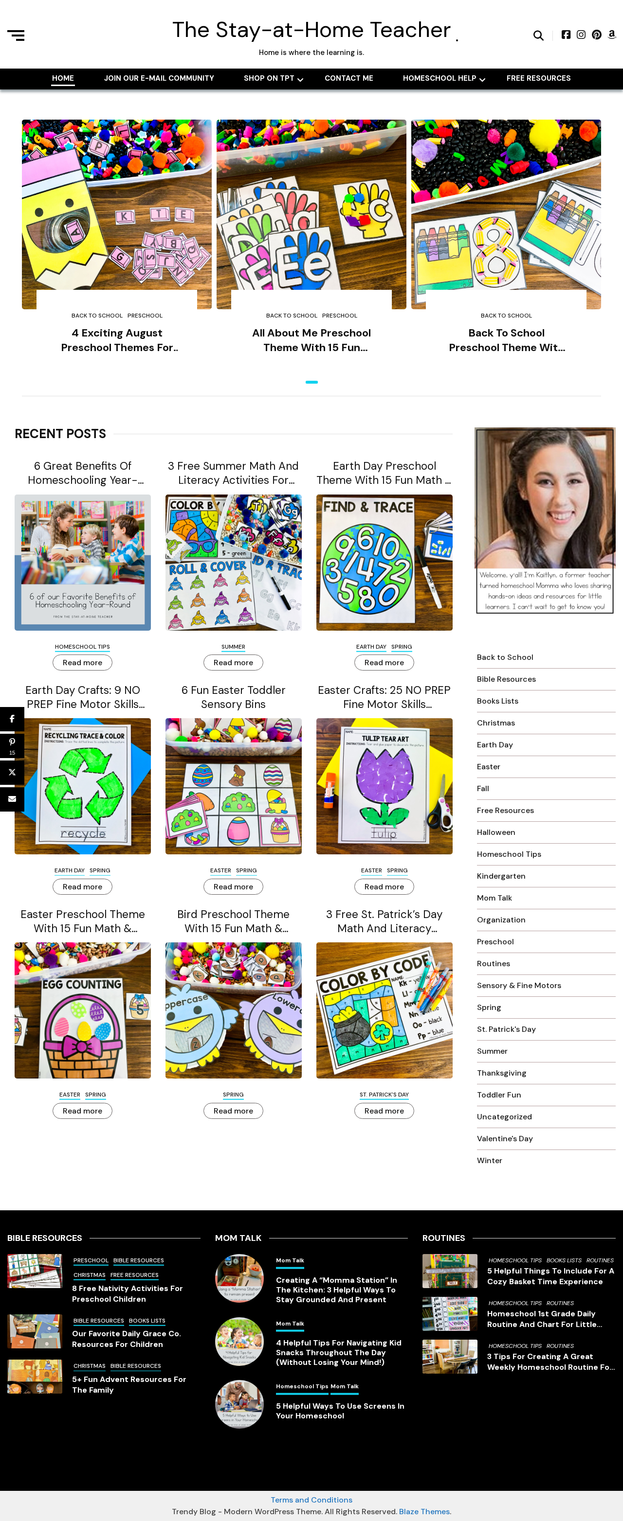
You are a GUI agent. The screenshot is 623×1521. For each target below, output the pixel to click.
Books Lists (497, 701)
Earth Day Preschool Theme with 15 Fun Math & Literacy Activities (384, 473)
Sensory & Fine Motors (519, 985)
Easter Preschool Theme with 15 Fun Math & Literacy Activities (82, 921)
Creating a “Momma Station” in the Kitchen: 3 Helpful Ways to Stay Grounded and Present (336, 1290)
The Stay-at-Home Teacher (311, 29)
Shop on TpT (269, 78)
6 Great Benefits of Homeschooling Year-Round (83, 473)
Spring (401, 647)
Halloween (496, 832)
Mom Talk (494, 898)
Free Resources (539, 78)
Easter (220, 870)
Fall (483, 788)
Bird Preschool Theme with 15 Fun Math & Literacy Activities (233, 921)
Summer (233, 647)
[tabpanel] (116, 251)
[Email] (12, 799)
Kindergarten (501, 876)
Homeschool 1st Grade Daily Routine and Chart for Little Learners (542, 1319)
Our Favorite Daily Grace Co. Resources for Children (126, 1338)
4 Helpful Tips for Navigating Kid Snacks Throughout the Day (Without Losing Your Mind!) (339, 1352)
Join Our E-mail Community (159, 78)
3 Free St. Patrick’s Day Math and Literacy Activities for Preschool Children (384, 921)
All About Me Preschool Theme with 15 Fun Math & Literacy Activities (311, 340)
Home (63, 78)
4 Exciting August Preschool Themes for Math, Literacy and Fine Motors (117, 340)
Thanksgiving (502, 1073)
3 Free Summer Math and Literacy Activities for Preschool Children (233, 473)
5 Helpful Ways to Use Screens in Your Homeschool (340, 1411)
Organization (501, 920)
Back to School (97, 315)
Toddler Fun (499, 1095)
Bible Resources (506, 679)
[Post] (12, 772)
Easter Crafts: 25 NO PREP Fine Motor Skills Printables (384, 697)
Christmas (496, 723)
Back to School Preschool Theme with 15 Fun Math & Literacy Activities (506, 340)
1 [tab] (312, 382)
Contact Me (349, 78)
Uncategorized (504, 1117)
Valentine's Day (505, 1138)
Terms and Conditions (311, 1500)
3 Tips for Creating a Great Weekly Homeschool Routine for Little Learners (550, 1362)
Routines (493, 963)
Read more (82, 662)
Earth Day (371, 647)
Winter (489, 1160)
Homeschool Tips (82, 647)
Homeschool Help (439, 78)
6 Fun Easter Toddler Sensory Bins (234, 697)
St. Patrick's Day (384, 1094)
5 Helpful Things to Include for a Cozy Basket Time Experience (550, 1276)
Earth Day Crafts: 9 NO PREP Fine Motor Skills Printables (82, 697)
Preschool (145, 315)
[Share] (12, 719)
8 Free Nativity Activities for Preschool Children (127, 1293)
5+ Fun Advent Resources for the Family (129, 1384)
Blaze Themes (424, 1511)
